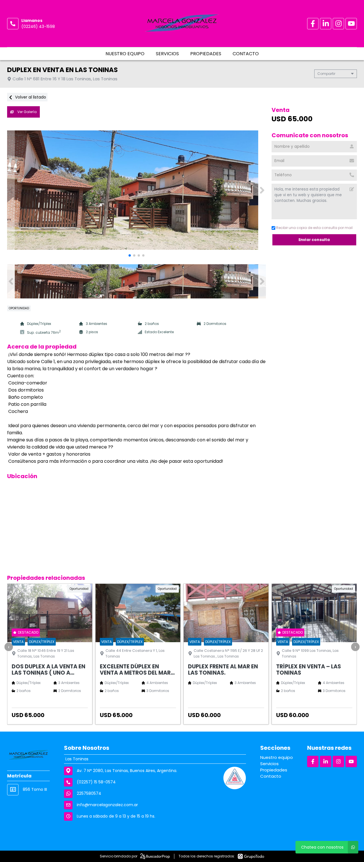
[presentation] (8, 646)
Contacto (246, 53)
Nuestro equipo (125, 53)
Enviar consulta (314, 239)
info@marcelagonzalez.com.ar (107, 805)
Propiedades (205, 53)
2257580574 (89, 793)
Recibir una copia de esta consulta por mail (314, 227)
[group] (136, 190)
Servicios (167, 53)
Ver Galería (26, 111)
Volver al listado (30, 97)
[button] (262, 190)
